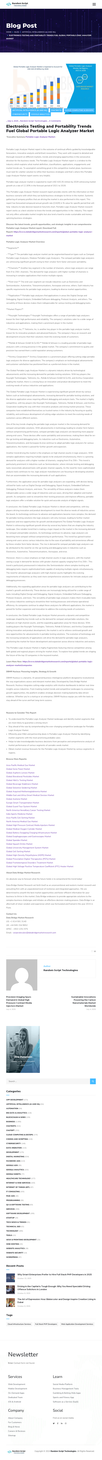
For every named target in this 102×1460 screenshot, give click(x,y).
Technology (12, 1231)
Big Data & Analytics (16, 1113)
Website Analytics (15, 1248)
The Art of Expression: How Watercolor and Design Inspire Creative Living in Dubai (56, 1300)
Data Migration (14, 1148)
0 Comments (55, 121)
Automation (12, 1108)
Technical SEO (13, 1226)
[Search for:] (51, 1081)
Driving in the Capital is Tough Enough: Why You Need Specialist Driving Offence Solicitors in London (53, 1288)
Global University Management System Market (27, 847)
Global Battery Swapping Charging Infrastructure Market (31, 832)
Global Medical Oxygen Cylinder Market (24, 829)
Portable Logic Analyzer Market (40, 137)
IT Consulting (13, 1191)
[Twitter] (54, 1423)
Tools (9, 1235)
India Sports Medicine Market (19, 814)
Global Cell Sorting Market (18, 851)
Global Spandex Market (16, 840)
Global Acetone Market (16, 799)
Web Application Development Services (77, 1324)
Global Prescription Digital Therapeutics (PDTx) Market (30, 859)
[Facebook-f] (58, 1423)
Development (12, 1152)
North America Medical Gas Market (22, 821)
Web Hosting (12, 1244)
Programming (13, 1200)
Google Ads (12, 1165)
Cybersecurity (19, 114)
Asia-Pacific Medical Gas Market (20, 765)
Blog (16, 32)
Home (8, 32)
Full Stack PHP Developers (46, 1324)
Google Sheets (13, 1174)
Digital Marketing (15, 1156)
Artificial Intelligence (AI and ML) (39, 32)
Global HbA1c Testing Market (19, 780)
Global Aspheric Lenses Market (20, 772)
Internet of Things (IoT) (18, 1187)
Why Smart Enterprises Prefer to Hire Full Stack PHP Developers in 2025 (54, 1274)
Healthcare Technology (18, 1178)
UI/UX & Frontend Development (21, 1240)
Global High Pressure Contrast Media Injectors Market (30, 825)
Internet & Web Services (18, 1183)
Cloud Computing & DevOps (79, 110)
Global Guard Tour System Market (21, 806)
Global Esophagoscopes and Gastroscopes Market (28, 836)
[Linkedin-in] (62, 1423)
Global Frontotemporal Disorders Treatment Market (29, 862)
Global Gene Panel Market (18, 769)
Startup (10, 1218)
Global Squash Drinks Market (19, 844)
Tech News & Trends (16, 1222)
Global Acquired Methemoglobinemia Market (26, 791)
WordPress (12, 1257)
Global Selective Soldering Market (21, 787)
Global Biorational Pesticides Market (22, 776)
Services (10, 1209)
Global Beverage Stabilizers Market (22, 784)
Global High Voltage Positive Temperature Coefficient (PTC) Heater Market (39, 866)
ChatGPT (10, 1130)
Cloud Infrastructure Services (19, 1324)
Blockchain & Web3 (16, 1117)
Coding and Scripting (17, 1139)
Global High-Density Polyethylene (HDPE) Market (28, 855)
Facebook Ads (13, 1161)
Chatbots (56, 110)
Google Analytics (40, 114)
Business (10, 1121)
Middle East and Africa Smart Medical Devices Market (30, 795)
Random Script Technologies (33, 121)
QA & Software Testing (17, 1205)
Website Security (14, 1253)
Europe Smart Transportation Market (22, 802)
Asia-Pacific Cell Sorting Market (20, 817)
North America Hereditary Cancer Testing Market (28, 810)
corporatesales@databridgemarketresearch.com (34, 932)
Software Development (18, 1213)
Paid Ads (10, 1196)
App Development (14, 1100)
